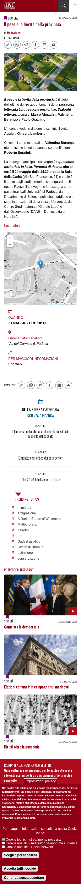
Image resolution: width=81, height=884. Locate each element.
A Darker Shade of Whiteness (39, 519)
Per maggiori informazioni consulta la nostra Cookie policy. (40, 830)
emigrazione (27, 513)
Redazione (14, 32)
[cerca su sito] (63, 6)
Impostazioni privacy (41, 781)
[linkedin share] (44, 45)
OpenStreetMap (61, 304)
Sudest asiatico (29, 541)
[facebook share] (35, 45)
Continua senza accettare (24, 877)
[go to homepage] (10, 5)
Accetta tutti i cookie (20, 868)
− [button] (10, 244)
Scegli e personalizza (20, 855)
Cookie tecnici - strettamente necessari (34, 839)
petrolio (23, 530)
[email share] (53, 45)
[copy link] (8, 45)
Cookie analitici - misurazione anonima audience (41, 843)
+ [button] (10, 238)
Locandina (12, 225)
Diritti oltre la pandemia (21, 747)
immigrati (24, 507)
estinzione (25, 552)
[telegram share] (26, 45)
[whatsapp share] (17, 45)
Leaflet (51, 304)
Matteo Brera (27, 524)
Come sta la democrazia (21, 627)
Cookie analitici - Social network (29, 847)
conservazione (28, 558)
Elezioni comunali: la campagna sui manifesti (36, 687)
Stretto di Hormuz (30, 547)
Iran (20, 536)
